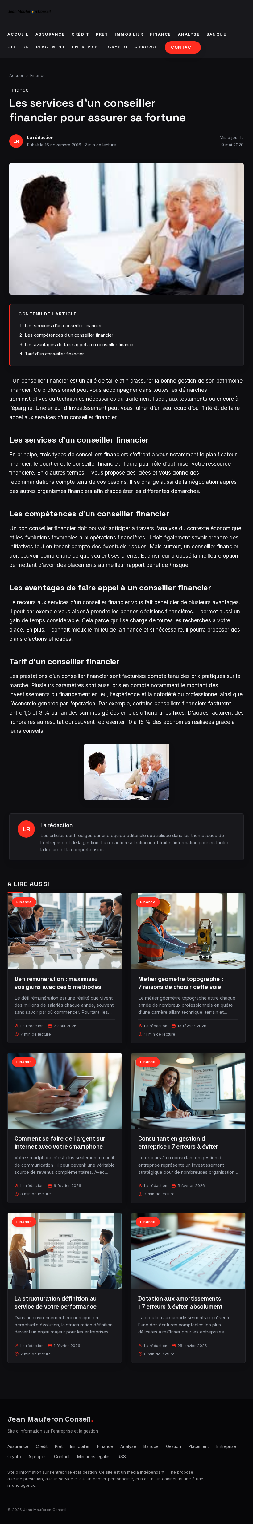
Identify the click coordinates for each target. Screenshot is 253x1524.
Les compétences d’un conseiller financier (69, 335)
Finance (160, 34)
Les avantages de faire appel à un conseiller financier (80, 344)
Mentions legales (93, 1456)
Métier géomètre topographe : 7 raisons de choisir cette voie (180, 983)
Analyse (189, 34)
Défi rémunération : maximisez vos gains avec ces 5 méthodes (58, 983)
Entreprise (86, 47)
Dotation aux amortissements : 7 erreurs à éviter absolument (180, 1302)
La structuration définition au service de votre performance (56, 1302)
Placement (50, 47)
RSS (122, 1456)
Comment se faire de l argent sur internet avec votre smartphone (60, 1142)
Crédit (80, 34)
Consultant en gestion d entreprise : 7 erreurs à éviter (178, 1142)
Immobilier (129, 34)
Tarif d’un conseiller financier (54, 353)
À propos (146, 47)
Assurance (50, 34)
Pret (102, 34)
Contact (183, 47)
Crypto (117, 47)
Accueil (18, 34)
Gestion (18, 47)
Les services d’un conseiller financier (63, 325)
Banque (216, 34)
